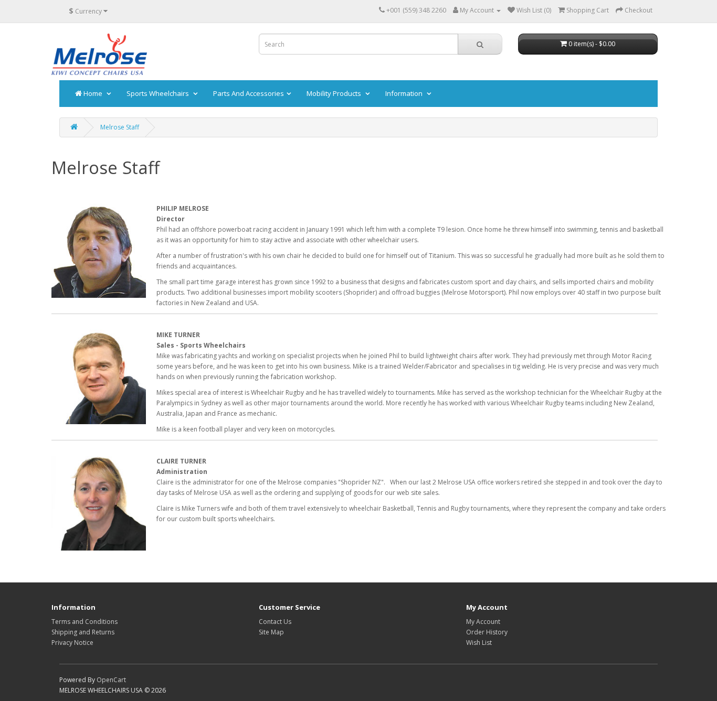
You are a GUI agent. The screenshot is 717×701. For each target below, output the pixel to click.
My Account (483, 621)
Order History (487, 632)
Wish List (479, 642)
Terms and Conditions (84, 621)
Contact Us (275, 621)
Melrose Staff (119, 127)
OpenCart (111, 679)
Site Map (271, 632)
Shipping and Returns (82, 632)
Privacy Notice (72, 642)
